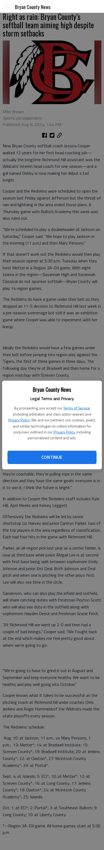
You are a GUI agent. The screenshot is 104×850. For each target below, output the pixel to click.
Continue (52, 457)
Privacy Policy (19, 420)
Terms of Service (76, 408)
